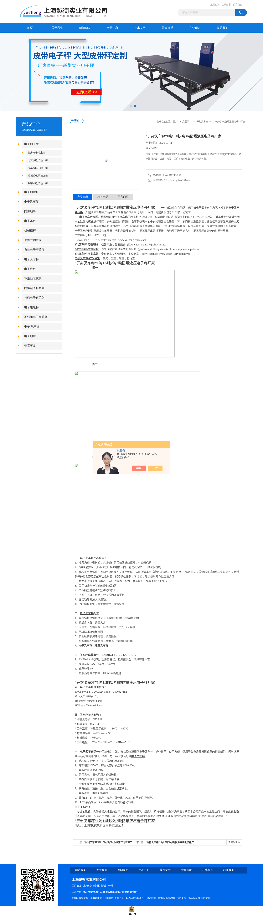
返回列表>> (234, 842)
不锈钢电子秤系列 (35, 316)
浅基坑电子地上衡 (38, 168)
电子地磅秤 (31, 192)
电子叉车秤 (31, 259)
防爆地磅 (30, 211)
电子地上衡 (31, 144)
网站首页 (80, 870)
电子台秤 (30, 268)
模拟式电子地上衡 (38, 175)
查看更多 (30, 345)
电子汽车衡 (31, 201)
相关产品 (102, 196)
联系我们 (237, 4)
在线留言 (226, 4)
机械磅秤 (30, 230)
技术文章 (140, 27)
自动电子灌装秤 (34, 249)
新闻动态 (85, 27)
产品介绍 (82, 196)
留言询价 (123, 196)
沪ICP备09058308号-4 (135, 898)
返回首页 (215, 4)
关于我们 (57, 27)
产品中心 (112, 27)
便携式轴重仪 (33, 240)
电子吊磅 (122, 891)
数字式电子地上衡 (38, 183)
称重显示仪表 (33, 278)
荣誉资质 (167, 27)
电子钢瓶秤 (31, 307)
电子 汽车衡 (31, 326)
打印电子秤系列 (34, 297)
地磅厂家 (97, 891)
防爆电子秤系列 (34, 288)
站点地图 (171, 898)
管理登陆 (205, 898)
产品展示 (184, 121)
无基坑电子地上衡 (38, 160)
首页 (30, 27)
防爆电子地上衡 (36, 152)
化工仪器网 (194, 898)
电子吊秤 (30, 220)
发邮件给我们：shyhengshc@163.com (171, 180)
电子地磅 (30, 336)
